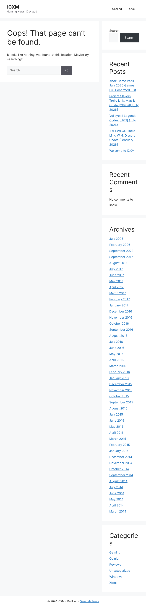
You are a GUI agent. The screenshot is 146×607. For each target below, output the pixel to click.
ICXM (13, 7)
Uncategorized (119, 570)
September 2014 (121, 475)
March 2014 (117, 511)
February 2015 (119, 445)
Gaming (117, 9)
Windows (115, 576)
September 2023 (121, 251)
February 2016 (119, 372)
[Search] (66, 70)
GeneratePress (89, 601)
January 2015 (119, 451)
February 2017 (119, 299)
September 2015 (121, 402)
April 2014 (116, 505)
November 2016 (120, 317)
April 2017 (116, 287)
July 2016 (116, 342)
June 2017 (116, 275)
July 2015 (116, 414)
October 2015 (119, 396)
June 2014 (116, 493)
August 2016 (118, 335)
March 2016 (117, 366)
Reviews (115, 564)
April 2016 (116, 360)
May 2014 (116, 499)
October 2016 (119, 323)
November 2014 (120, 463)
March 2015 (117, 438)
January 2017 (119, 305)
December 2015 (120, 384)
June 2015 (116, 420)
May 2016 (116, 354)
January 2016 (119, 378)
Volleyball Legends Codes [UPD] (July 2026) (122, 120)
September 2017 (121, 257)
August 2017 (118, 263)
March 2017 (117, 293)
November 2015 (120, 390)
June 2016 (116, 348)
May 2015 (116, 426)
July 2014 (116, 487)
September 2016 (121, 329)
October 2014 (119, 469)
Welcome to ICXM (121, 150)
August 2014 (118, 481)
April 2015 (116, 432)
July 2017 (116, 269)
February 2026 (119, 245)
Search (114, 30)
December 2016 (120, 311)
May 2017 (116, 281)
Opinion (114, 558)
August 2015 (118, 408)
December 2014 (120, 457)
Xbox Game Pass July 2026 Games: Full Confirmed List (122, 85)
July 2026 (116, 238)
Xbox (132, 9)
